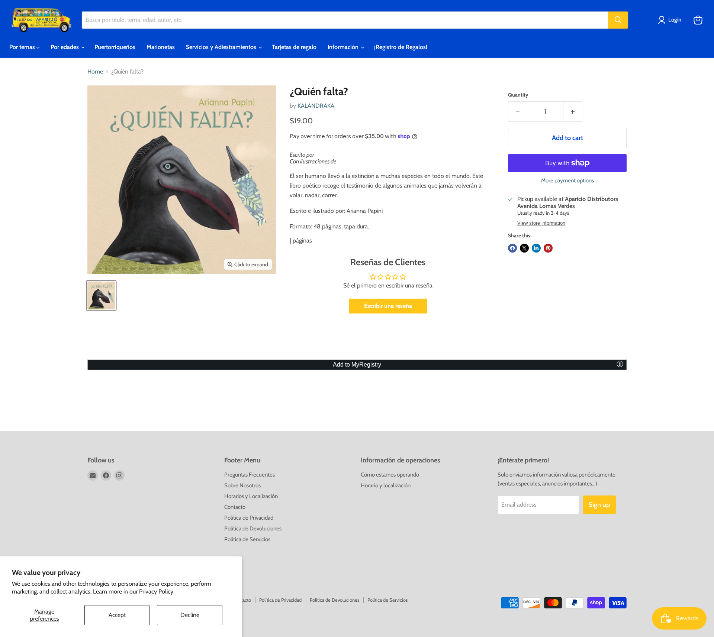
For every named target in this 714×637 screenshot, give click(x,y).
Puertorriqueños (114, 47)
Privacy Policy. (156, 591)
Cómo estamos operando (390, 474)
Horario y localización (386, 485)
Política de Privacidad (248, 517)
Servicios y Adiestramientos (222, 47)
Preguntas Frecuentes (249, 474)
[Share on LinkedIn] (536, 248)
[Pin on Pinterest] (548, 248)
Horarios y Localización (251, 496)
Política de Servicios (247, 539)
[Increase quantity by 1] (572, 111)
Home (95, 71)
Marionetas (161, 47)
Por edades (65, 47)
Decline (189, 614)
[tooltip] (620, 364)
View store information (541, 223)
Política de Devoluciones (253, 528)
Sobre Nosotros (242, 485)
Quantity (518, 95)
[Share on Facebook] (512, 248)
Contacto (234, 507)
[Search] (618, 20)
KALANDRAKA (316, 105)
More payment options (567, 181)
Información (344, 47)
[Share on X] (524, 248)
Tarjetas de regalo (294, 47)
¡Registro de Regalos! (400, 47)
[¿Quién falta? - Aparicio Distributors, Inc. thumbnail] (101, 295)
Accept (117, 614)
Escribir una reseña (388, 305)
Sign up (599, 505)
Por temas (22, 47)
